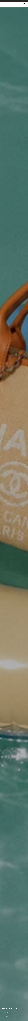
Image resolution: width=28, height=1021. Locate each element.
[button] (2, 4)
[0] (23, 4)
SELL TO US (19, 0)
